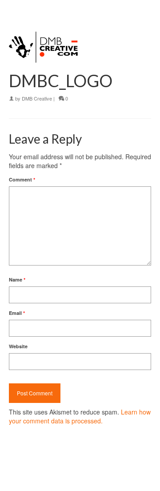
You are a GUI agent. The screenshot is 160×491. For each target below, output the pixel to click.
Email (17, 313)
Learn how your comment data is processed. (80, 416)
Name (17, 279)
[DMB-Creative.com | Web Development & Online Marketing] (80, 9)
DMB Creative (37, 98)
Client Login (109, 476)
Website (18, 346)
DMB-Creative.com (74, 476)
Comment (22, 179)
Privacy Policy (23, 476)
